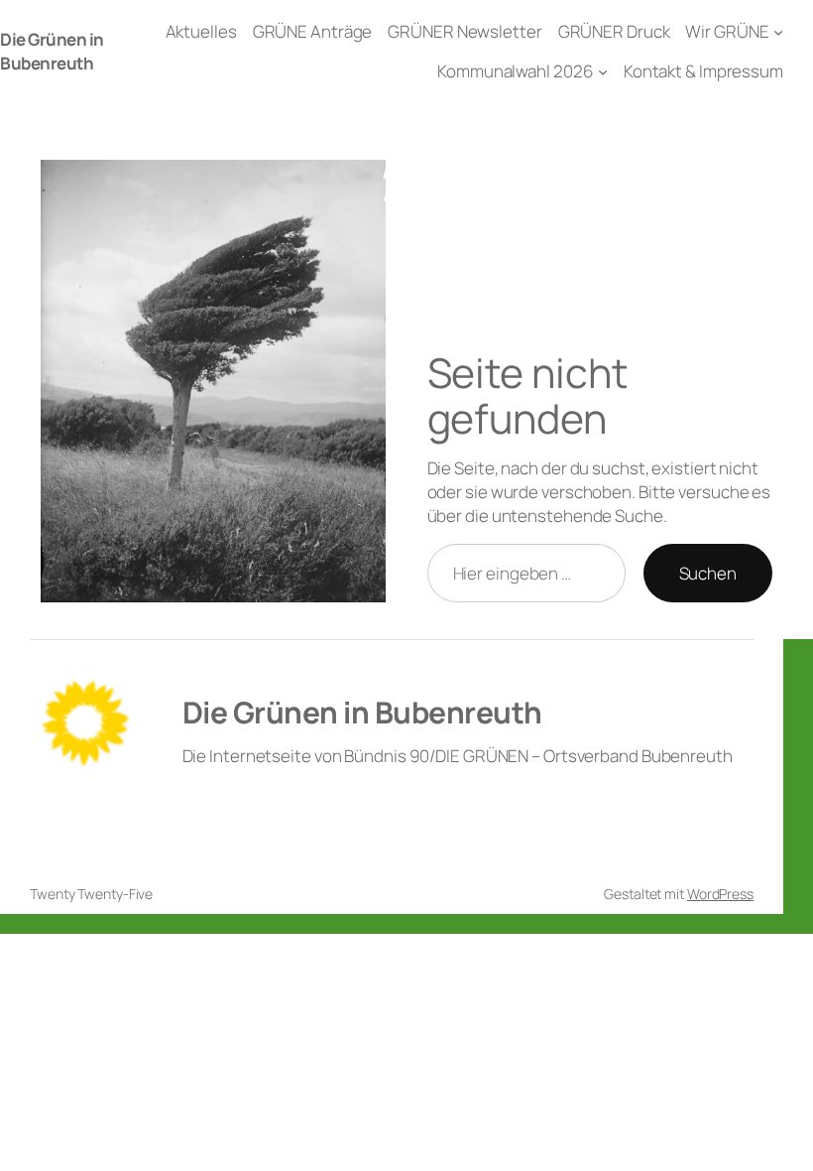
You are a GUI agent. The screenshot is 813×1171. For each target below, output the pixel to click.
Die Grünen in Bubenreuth (52, 51)
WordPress (720, 893)
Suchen (708, 573)
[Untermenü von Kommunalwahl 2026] (603, 71)
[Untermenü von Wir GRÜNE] (778, 32)
